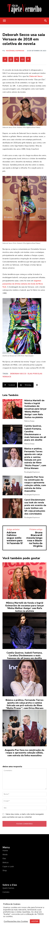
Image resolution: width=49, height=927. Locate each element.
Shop (5, 870)
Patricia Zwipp (29, 421)
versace (7, 376)
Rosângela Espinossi (15, 50)
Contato (6, 892)
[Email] (22, 59)
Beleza (5, 862)
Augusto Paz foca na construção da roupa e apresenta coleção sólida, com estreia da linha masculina (24, 753)
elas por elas (35, 373)
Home (5, 850)
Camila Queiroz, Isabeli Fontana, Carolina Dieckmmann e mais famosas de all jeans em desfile (24, 655)
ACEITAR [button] (34, 921)
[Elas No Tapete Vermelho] (24, 8)
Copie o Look (8, 866)
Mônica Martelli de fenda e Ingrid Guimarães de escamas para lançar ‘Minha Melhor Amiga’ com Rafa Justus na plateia (35, 408)
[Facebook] (5, 59)
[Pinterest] (28, 59)
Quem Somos (8, 888)
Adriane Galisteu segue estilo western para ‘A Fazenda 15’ (15, 538)
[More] (37, 384)
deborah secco (18, 373)
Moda (5, 854)
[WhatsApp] (10, 59)
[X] (16, 59)
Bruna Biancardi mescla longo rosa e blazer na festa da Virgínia (34, 539)
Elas (4, 858)
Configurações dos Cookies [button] (16, 921)
